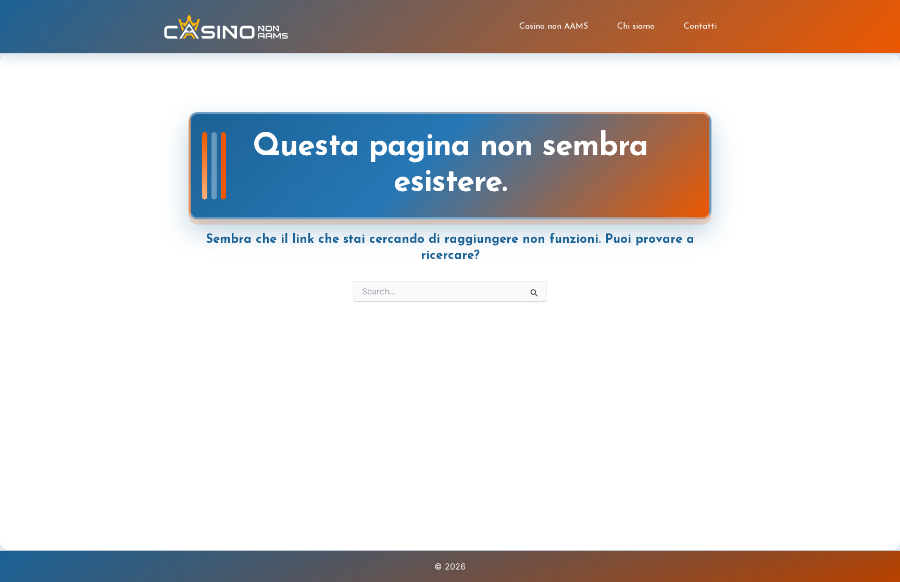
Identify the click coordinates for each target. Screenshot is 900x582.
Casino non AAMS (553, 26)
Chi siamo (636, 26)
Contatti (700, 26)
